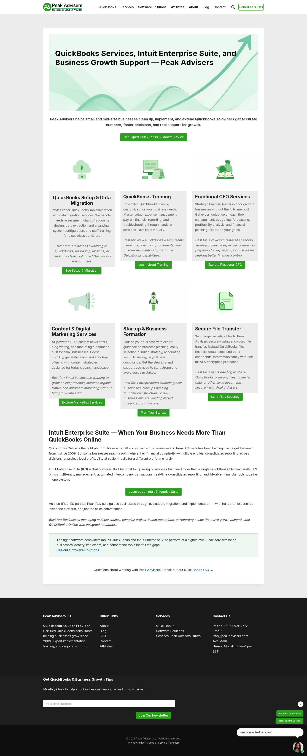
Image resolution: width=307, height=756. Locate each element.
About (193, 7)
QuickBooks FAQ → (198, 570)
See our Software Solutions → (79, 550)
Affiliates (177, 7)
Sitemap (174, 742)
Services (127, 7)
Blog (206, 7)
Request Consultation (290, 713)
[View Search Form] (233, 7)
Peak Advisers (149, 570)
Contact (220, 7)
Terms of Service (157, 742)
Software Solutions (152, 7)
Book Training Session (289, 720)
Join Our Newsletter (153, 715)
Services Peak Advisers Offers (178, 636)
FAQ (103, 636)
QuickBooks (107, 7)
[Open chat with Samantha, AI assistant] (298, 747)
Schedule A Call (251, 7)
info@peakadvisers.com (230, 636)
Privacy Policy (136, 742)
